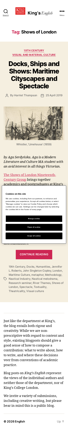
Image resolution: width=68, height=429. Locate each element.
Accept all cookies (34, 236)
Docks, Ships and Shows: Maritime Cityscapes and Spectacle (34, 75)
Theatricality (17, 291)
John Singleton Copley (37, 270)
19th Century (34, 50)
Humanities (43, 266)
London (57, 270)
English (20, 421)
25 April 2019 (54, 95)
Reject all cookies (34, 227)
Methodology (53, 274)
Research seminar (20, 283)
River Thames (41, 283)
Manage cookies (34, 219)
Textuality (40, 287)
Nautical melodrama (44, 278)
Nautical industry (19, 278)
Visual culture (35, 291)
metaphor (37, 274)
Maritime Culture (19, 274)
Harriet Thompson (25, 95)
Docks (30, 266)
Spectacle (25, 287)
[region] (34, 214)
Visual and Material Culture (34, 54)
